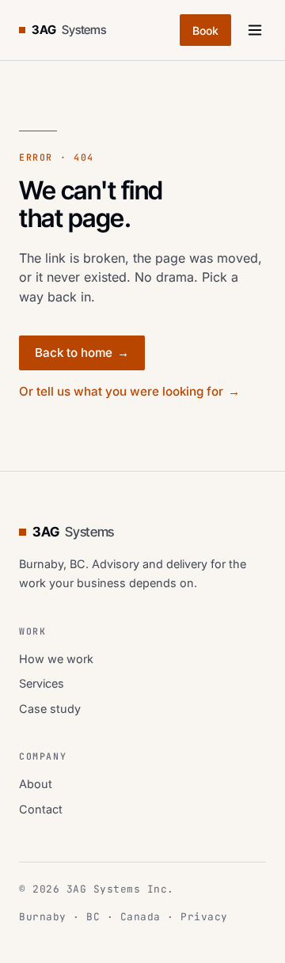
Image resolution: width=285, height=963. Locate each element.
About (35, 783)
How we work (56, 658)
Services (41, 683)
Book (205, 30)
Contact (41, 809)
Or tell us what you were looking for (129, 391)
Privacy (204, 916)
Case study (50, 708)
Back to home (82, 352)
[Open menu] (255, 30)
